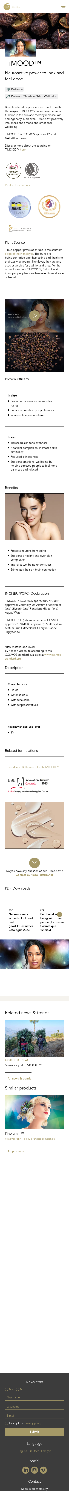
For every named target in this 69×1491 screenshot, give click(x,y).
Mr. (22, 1389)
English (22, 1451)
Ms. (11, 1389)
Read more (34, 1046)
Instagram (34, 1470)
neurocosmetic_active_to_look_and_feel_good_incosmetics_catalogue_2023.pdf (20, 914)
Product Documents (17, 185)
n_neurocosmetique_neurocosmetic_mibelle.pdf (52, 914)
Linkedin (25, 1470)
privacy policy (33, 1423)
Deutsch (34, 1451)
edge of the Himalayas (19, 254)
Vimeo (43, 1470)
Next (59, 914)
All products (16, 1151)
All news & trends (19, 1078)
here (23, 149)
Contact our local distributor (34, 875)
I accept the (25, 1423)
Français (46, 1451)
